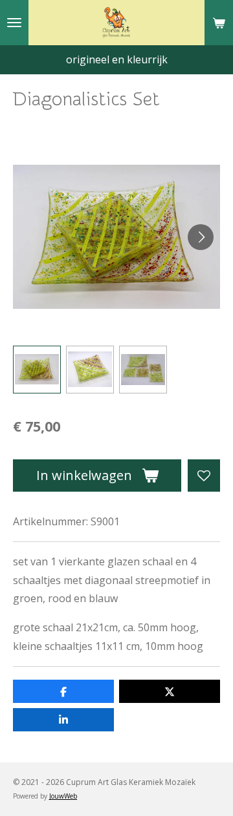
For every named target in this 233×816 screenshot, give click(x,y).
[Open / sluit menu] (14, 22)
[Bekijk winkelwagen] (219, 22)
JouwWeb (63, 795)
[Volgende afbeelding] (201, 237)
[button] (37, 369)
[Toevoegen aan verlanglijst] (204, 475)
